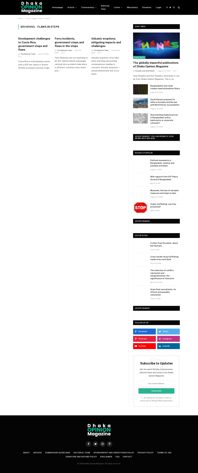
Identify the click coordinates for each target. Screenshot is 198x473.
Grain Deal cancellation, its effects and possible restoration (163, 292)
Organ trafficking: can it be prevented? (163, 205)
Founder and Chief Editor (145, 71)
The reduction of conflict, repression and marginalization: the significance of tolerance (162, 274)
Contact (127, 457)
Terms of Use (164, 453)
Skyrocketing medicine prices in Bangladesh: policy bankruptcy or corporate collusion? (164, 119)
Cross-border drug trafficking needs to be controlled (164, 258)
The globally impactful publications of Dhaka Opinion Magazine (155, 64)
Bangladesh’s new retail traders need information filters (165, 87)
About (26, 453)
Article (70, 7)
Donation (146, 7)
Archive (37, 453)
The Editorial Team (27, 54)
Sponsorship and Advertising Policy (113, 453)
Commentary (87, 7)
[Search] (178, 7)
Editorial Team (82, 453)
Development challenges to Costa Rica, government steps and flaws (34, 44)
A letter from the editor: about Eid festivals (164, 244)
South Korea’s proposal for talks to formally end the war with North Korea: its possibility (164, 102)
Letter (117, 7)
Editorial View (105, 7)
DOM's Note (139, 57)
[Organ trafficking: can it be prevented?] (140, 207)
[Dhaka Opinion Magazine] (31, 7)
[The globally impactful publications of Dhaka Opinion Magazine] (156, 46)
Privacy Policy (157, 401)
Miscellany (132, 7)
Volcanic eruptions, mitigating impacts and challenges (106, 42)
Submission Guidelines (57, 453)
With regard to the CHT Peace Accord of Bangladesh (164, 178)
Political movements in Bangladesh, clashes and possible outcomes (162, 163)
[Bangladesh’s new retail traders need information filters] (140, 89)
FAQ (117, 457)
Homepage (57, 7)
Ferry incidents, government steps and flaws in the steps (69, 42)
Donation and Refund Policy (81, 457)
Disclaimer (106, 457)
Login (158, 7)
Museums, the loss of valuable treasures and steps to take (164, 191)
